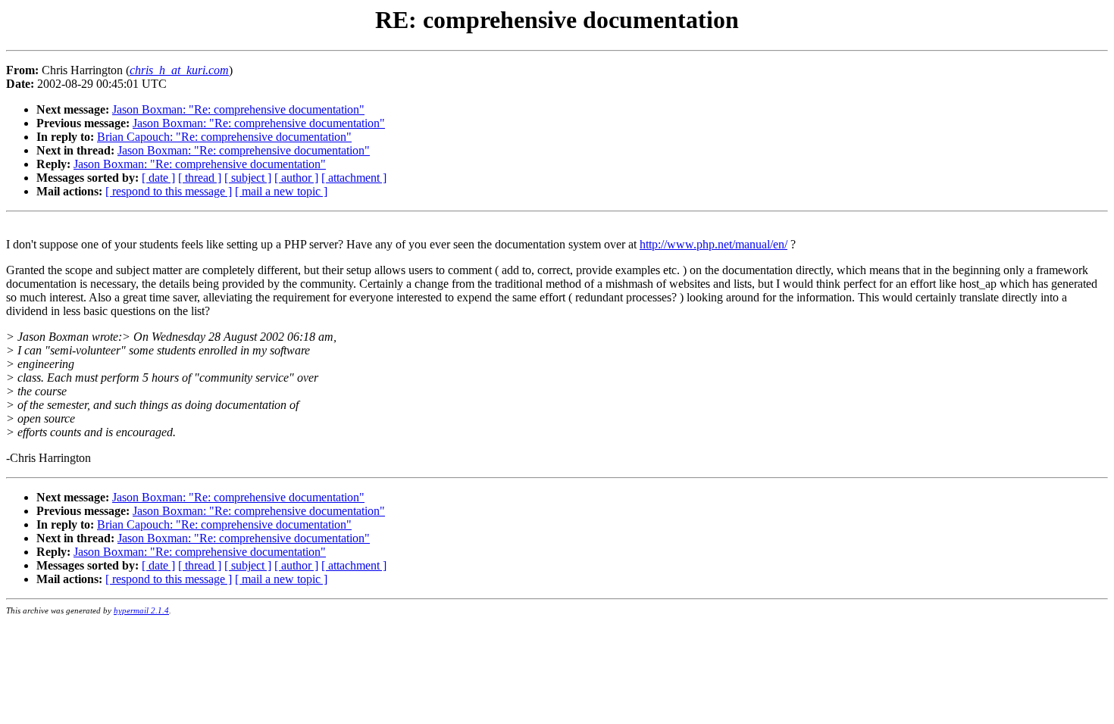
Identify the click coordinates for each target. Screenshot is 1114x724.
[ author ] (296, 177)
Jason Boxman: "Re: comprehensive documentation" (238, 109)
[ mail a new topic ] (281, 191)
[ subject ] (247, 177)
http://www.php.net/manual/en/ (713, 244)
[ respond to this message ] (168, 191)
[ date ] (158, 177)
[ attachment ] (353, 177)
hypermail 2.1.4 (141, 610)
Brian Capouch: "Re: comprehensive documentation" (224, 136)
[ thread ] (199, 177)
